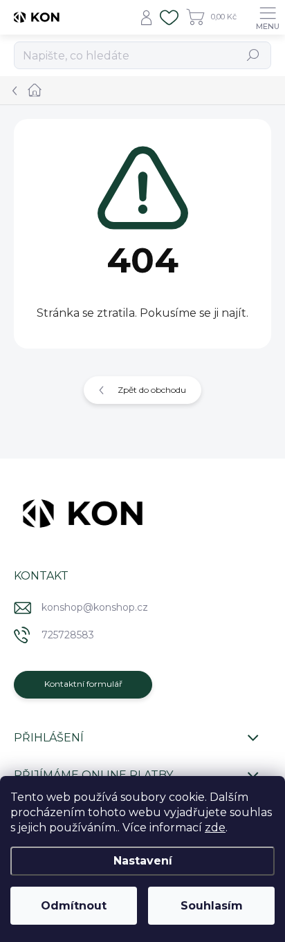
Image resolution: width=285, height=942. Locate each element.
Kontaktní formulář (83, 683)
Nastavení (142, 860)
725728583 (68, 635)
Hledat (253, 55)
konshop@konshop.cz (95, 607)
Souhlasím (212, 905)
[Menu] (267, 17)
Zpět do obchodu (152, 390)
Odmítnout (74, 905)
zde (215, 827)
